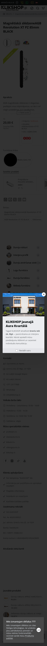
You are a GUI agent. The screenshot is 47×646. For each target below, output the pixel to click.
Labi (38, 630)
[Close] (44, 294)
